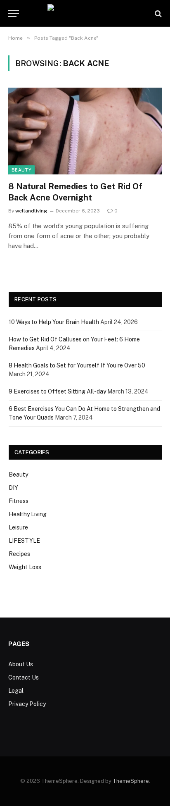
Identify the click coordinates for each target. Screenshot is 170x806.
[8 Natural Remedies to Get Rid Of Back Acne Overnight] (85, 131)
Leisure (18, 527)
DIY (13, 487)
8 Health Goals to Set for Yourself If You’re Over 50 (77, 365)
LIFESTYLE (24, 540)
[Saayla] (85, 13)
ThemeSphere (131, 781)
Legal (16, 690)
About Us (20, 664)
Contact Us (23, 677)
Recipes (19, 554)
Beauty (21, 169)
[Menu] (13, 13)
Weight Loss (25, 567)
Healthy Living (28, 514)
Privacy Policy (27, 704)
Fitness (18, 501)
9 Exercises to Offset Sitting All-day (57, 391)
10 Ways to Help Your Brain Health (54, 322)
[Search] (157, 13)
